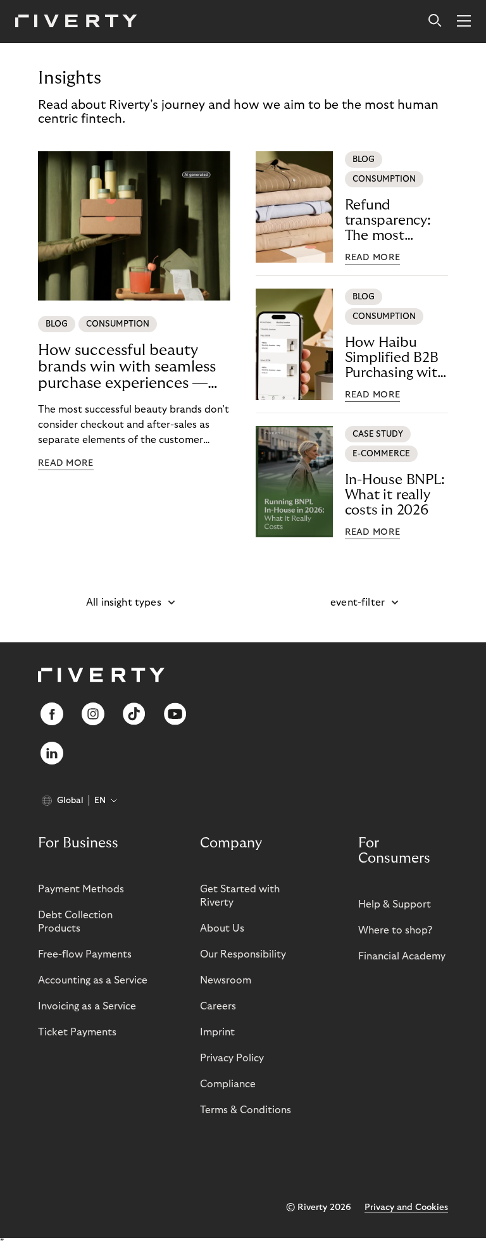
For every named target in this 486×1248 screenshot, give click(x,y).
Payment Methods (81, 889)
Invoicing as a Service (87, 1006)
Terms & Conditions (245, 1110)
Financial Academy (402, 956)
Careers (218, 1006)
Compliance (228, 1084)
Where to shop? (395, 930)
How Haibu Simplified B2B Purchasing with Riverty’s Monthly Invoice (396, 357)
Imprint (217, 1032)
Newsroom (225, 980)
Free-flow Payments (85, 954)
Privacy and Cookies (406, 1207)
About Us (222, 928)
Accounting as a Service (92, 980)
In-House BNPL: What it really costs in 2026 (395, 495)
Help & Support (394, 904)
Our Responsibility (243, 954)
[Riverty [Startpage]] (76, 22)
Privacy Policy (232, 1058)
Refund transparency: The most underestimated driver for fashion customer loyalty (396, 220)
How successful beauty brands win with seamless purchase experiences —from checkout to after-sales (127, 367)
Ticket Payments (77, 1032)
